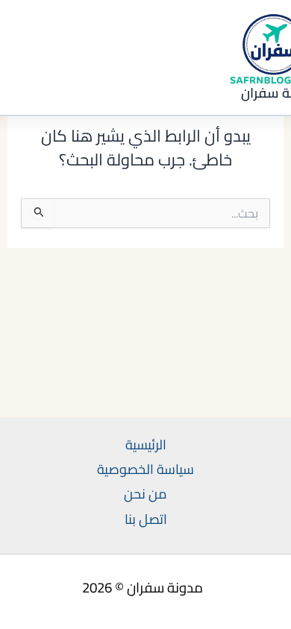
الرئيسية (145, 444)
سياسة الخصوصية (145, 469)
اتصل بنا (146, 519)
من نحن (145, 493)
